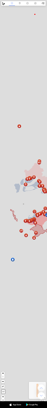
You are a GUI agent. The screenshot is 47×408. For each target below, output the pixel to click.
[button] (40, 214)
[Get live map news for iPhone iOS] (16, 405)
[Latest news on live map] (4, 3)
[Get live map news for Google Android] (32, 405)
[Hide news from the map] (3, 386)
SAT (3, 391)
